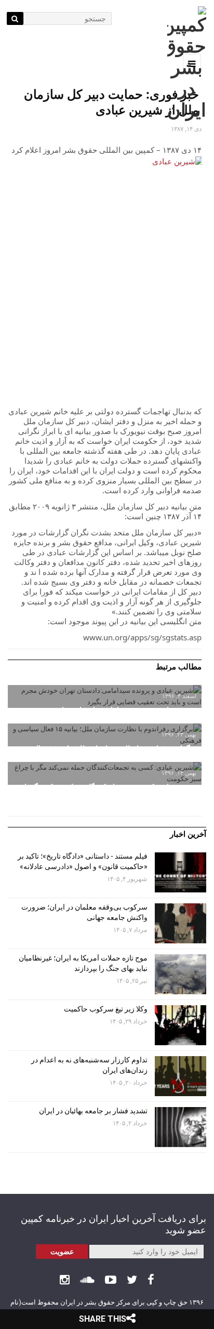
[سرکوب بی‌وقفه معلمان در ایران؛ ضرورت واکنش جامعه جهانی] (180, 923)
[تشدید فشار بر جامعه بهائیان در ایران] (180, 1127)
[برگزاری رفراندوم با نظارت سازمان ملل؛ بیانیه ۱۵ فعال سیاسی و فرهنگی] (105, 734)
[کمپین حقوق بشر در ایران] (186, 63)
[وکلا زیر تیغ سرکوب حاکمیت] (180, 1025)
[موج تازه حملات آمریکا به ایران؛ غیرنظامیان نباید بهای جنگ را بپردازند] (180, 974)
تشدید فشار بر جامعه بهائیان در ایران (92, 1111)
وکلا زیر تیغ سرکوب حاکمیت (105, 1009)
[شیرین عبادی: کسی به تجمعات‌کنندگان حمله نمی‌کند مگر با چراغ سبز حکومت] (105, 773)
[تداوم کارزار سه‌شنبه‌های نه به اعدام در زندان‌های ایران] (180, 1076)
